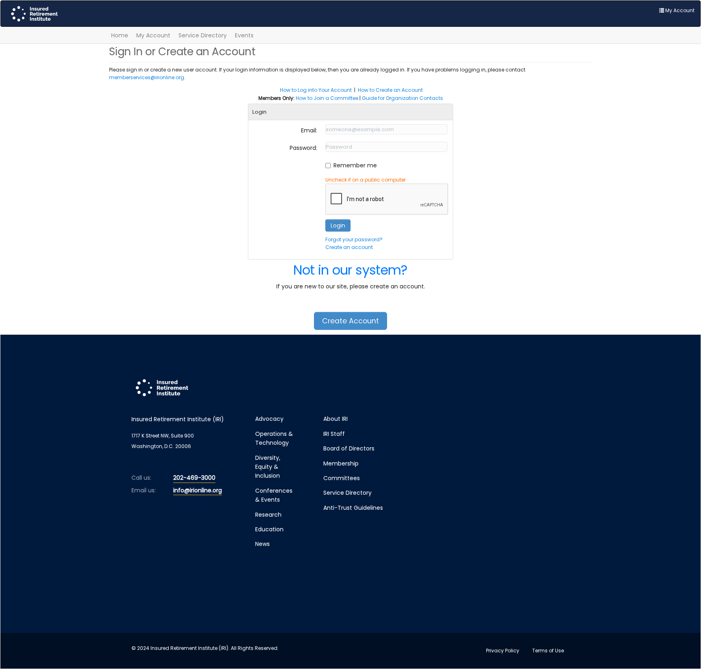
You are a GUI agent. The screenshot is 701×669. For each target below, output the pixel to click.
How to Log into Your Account (316, 90)
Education (269, 529)
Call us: (141, 478)
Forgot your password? (354, 239)
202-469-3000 (194, 478)
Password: (303, 148)
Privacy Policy (502, 650)
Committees (341, 478)
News (262, 544)
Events (244, 35)
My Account (153, 35)
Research (268, 515)
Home (119, 35)
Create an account (349, 247)
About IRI (335, 419)
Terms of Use (548, 650)
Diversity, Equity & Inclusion (267, 467)
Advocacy (269, 419)
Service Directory (202, 35)
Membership (341, 463)
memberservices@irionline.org (146, 77)
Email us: (143, 490)
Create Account (350, 321)
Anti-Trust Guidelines (353, 508)
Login (338, 225)
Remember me (355, 165)
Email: (309, 130)
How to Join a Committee (327, 98)
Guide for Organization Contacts (402, 98)
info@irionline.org (197, 490)
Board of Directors (348, 448)
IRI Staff (334, 434)
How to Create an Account (390, 90)
